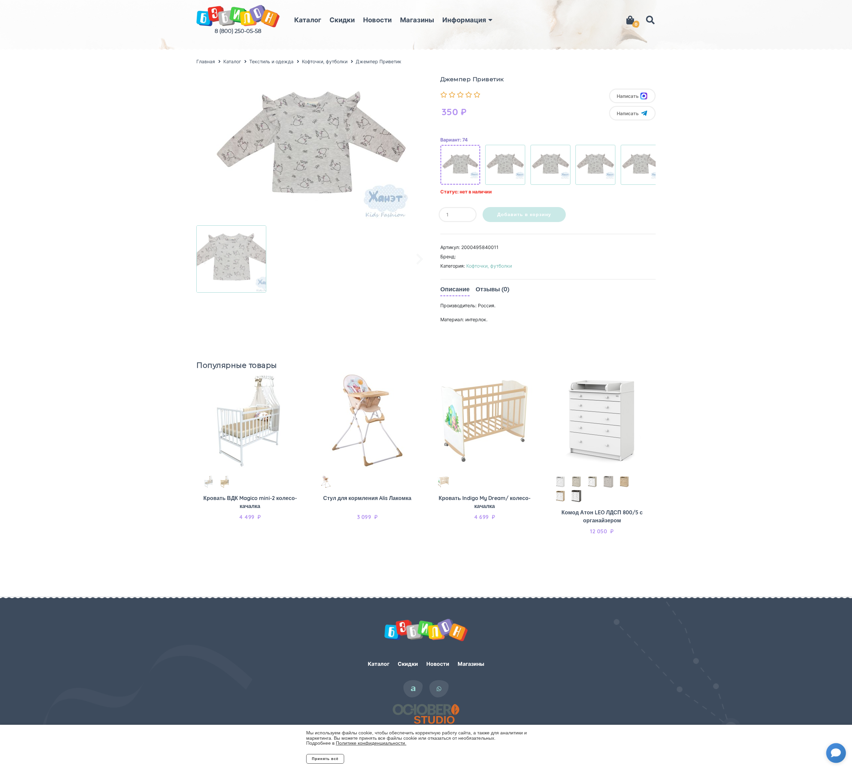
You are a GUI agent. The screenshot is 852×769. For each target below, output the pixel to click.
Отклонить (370, 758)
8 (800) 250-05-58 (238, 31)
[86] (550, 165)
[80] (505, 165)
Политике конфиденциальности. (371, 743)
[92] (595, 165)
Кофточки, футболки (489, 266)
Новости (377, 20)
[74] (460, 165)
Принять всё (325, 758)
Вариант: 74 (454, 139)
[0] (630, 20)
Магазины (417, 20)
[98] (641, 165)
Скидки (342, 20)
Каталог (307, 20)
